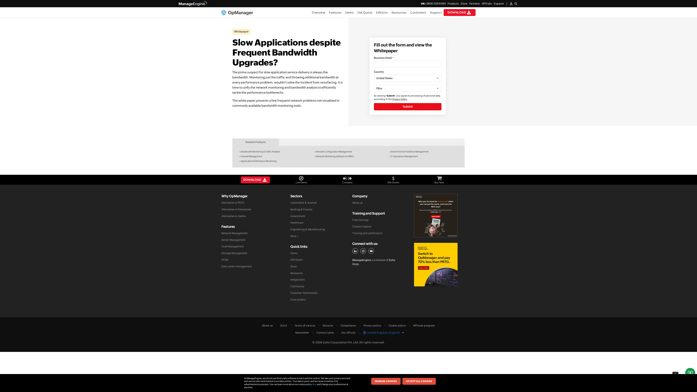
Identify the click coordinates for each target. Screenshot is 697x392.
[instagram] (363, 251)
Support (436, 12)
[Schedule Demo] (690, 373)
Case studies (298, 299)
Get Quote (364, 12)
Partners (474, 3)
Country (379, 71)
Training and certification (367, 233)
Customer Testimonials (304, 292)
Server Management (233, 239)
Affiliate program (424, 325)
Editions (382, 12)
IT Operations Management (404, 156)
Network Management (234, 233)
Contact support (362, 226)
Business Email (384, 57)
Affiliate (487, 3)
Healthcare (296, 222)
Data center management (236, 266)
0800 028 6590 (433, 3)
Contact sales (325, 332)
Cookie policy (397, 325)
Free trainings (360, 220)
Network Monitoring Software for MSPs (335, 156)
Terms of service (305, 325)
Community (297, 286)
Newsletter (302, 332)
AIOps (225, 259)
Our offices (348, 332)
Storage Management (234, 253)
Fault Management (232, 246)
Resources (399, 12)
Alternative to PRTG (232, 202)
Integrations (297, 279)
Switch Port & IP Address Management (410, 151)
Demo (349, 12)
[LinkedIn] (355, 251)
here (314, 384)
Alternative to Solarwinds (236, 209)
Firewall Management (251, 156)
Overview (318, 12)
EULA (283, 325)
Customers (418, 12)
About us (357, 202)
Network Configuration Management (334, 151)
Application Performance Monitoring (259, 161)
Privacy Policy (399, 99)
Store (464, 3)
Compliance (348, 325)
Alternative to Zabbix (233, 216)
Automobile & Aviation (303, 202)
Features (335, 12)
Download (457, 12)
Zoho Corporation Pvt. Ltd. (341, 342)
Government (297, 216)
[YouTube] (371, 251)
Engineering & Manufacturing (307, 229)
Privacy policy (372, 325)
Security (328, 325)
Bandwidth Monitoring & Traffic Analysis (260, 151)
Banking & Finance (301, 209)
